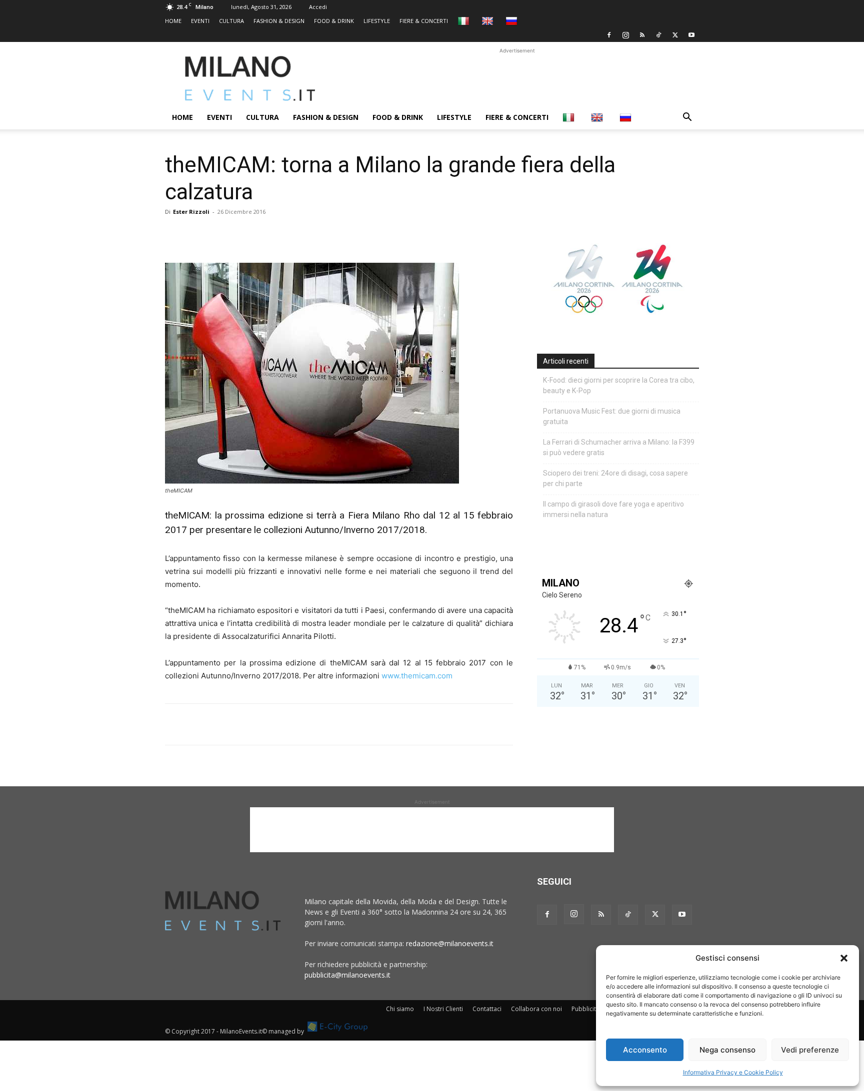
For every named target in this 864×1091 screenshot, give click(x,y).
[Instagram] (625, 35)
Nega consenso (728, 1050)
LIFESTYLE (377, 20)
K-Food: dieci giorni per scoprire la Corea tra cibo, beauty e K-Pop (618, 385)
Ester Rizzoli (191, 211)
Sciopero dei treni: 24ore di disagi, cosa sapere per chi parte (615, 478)
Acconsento (645, 1050)
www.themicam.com (417, 675)
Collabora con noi (536, 1009)
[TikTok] (658, 35)
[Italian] (465, 20)
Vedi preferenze (810, 1050)
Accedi (318, 6)
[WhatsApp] (221, 234)
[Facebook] (609, 35)
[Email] (267, 234)
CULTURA (231, 20)
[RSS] (642, 35)
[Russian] (513, 20)
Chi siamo (400, 1009)
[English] (489, 20)
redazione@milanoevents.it (450, 943)
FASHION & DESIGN (279, 20)
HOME (173, 20)
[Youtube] (691, 35)
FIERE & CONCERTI (424, 20)
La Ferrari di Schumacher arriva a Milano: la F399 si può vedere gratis (618, 447)
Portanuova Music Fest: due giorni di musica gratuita (611, 416)
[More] (290, 234)
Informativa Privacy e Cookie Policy (733, 1072)
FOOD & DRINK (334, 20)
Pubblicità (586, 1009)
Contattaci (487, 1009)
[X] (675, 35)
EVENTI (200, 20)
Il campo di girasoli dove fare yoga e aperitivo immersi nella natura (613, 509)
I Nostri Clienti (443, 1009)
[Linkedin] (244, 234)
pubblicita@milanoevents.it (347, 975)
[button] (844, 958)
